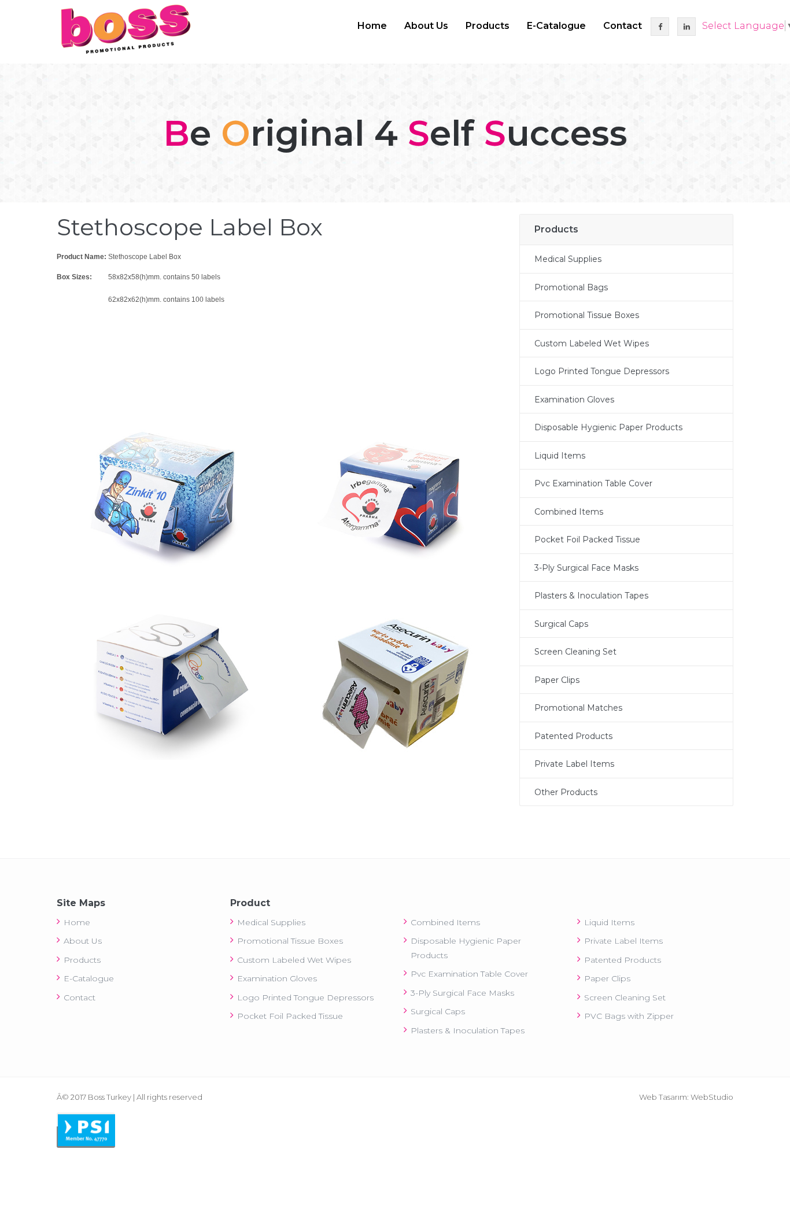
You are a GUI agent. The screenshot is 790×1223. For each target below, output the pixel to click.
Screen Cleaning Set (575, 651)
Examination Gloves (574, 399)
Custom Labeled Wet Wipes (591, 343)
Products (488, 25)
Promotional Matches (578, 708)
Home (372, 25)
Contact (622, 25)
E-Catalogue (556, 25)
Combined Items (568, 512)
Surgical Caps (561, 624)
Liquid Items (559, 455)
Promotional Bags (571, 287)
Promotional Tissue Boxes (586, 315)
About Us (426, 25)
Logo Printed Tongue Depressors (601, 371)
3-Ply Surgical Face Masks (586, 568)
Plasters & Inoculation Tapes (591, 595)
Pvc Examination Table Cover (593, 483)
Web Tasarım (663, 1097)
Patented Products (573, 736)
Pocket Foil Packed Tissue (587, 539)
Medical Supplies (567, 259)
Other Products (565, 792)
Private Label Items (574, 764)
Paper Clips (556, 680)
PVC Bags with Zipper (629, 1016)
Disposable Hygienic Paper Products (608, 427)
